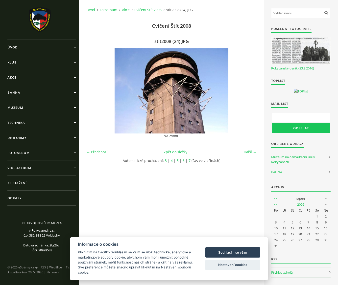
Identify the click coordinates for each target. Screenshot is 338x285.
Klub (12, 62)
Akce (11, 77)
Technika (16, 122)
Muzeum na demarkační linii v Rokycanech (293, 159)
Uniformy (16, 137)
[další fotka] (248, 90)
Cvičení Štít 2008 (148, 9)
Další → (250, 152)
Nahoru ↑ (53, 272)
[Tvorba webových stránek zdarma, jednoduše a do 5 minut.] (36, 267)
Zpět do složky (175, 152)
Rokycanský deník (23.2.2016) (292, 68)
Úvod (12, 47)
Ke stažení (17, 183)
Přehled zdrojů (282, 272)
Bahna (13, 92)
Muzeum (15, 107)
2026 (300, 204)
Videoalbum (19, 168)
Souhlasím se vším (232, 252)
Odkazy (14, 198)
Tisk (68, 267)
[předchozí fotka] (94, 90)
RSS (43, 267)
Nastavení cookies (232, 265)
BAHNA (276, 172)
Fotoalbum (18, 153)
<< (276, 198)
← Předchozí (97, 152)
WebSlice (55, 267)
